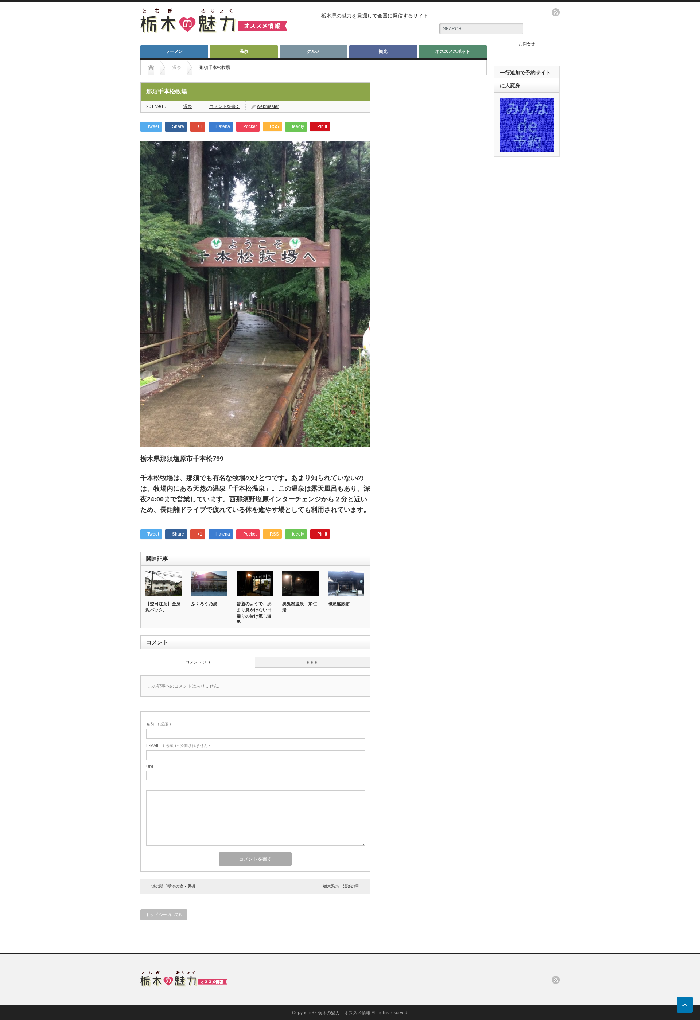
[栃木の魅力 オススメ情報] (213, 30)
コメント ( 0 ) (198, 662)
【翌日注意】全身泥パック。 (162, 606)
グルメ (313, 51)
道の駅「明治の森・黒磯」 (175, 886)
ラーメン (174, 51)
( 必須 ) (158, 724)
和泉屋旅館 (339, 603)
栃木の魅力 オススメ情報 (344, 1012)
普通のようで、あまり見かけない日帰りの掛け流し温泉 (254, 613)
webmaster (268, 106)
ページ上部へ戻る (685, 1005)
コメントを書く (224, 106)
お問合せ (527, 44)
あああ (313, 662)
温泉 (244, 51)
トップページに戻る (164, 914)
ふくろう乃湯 (204, 603)
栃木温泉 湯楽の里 (341, 886)
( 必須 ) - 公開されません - (178, 745)
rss (556, 12)
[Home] (151, 67)
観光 (383, 51)
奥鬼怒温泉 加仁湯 (299, 606)
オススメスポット (452, 51)
